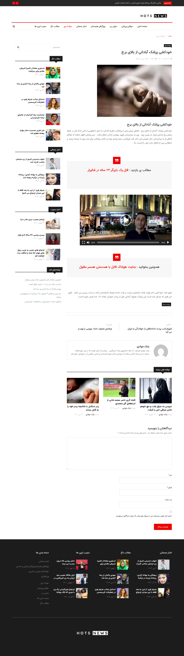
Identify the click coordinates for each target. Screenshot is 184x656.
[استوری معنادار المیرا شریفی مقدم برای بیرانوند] (52, 73)
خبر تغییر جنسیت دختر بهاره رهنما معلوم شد (32, 132)
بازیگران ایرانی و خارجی (25, 566)
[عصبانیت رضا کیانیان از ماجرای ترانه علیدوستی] (52, 120)
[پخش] (168, 242)
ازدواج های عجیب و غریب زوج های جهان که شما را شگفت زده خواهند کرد (30, 253)
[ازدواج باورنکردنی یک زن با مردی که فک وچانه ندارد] (81, 593)
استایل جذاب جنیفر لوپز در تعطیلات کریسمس (32, 101)
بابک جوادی (143, 346)
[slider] (128, 242)
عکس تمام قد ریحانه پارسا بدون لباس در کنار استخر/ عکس (138, 2)
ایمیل (169, 487)
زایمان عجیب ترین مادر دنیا (32, 219)
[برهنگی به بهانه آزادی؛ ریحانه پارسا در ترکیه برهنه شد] (52, 179)
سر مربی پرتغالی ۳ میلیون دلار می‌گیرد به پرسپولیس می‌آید (40, 295)
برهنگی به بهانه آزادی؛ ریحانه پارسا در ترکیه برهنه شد (31, 176)
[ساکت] (88, 242)
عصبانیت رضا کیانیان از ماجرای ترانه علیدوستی (31, 116)
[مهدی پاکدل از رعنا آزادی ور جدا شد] (52, 88)
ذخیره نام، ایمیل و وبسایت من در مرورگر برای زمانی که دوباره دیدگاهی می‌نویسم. (144, 516)
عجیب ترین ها (40, 26)
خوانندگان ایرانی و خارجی (39, 571)
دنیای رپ (113, 26)
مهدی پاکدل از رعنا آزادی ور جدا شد (47, 289)
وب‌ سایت (168, 499)
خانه (170, 36)
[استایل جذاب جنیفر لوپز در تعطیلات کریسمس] (52, 104)
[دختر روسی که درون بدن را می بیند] (81, 565)
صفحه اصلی (142, 26)
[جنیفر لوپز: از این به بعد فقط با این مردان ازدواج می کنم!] (52, 195)
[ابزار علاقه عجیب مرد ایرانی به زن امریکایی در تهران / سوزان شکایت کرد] (81, 579)
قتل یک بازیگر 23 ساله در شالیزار (108, 170)
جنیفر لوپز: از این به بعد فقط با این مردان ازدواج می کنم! (31, 192)
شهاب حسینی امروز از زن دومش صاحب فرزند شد (30, 160)
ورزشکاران (45, 576)
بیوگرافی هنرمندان (98, 26)
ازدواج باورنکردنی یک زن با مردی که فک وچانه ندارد (64, 592)
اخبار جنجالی (81, 26)
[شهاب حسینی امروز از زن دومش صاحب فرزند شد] (52, 164)
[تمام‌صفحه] (83, 242)
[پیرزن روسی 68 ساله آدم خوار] (52, 239)
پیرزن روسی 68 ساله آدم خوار (31, 235)
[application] (126, 220)
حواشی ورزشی (127, 26)
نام (170, 475)
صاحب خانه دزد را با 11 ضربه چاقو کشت (45, 284)
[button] (17, 3)
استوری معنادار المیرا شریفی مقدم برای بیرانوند (32, 70)
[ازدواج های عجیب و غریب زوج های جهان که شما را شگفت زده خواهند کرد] (52, 255)
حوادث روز (68, 26)
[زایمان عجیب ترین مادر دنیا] (52, 224)
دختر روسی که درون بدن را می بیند (65, 562)
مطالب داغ (55, 26)
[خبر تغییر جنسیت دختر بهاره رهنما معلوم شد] (52, 135)
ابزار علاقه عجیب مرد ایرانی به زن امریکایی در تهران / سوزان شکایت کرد (64, 579)
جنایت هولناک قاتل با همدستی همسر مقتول (107, 266)
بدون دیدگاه (140, 58)
